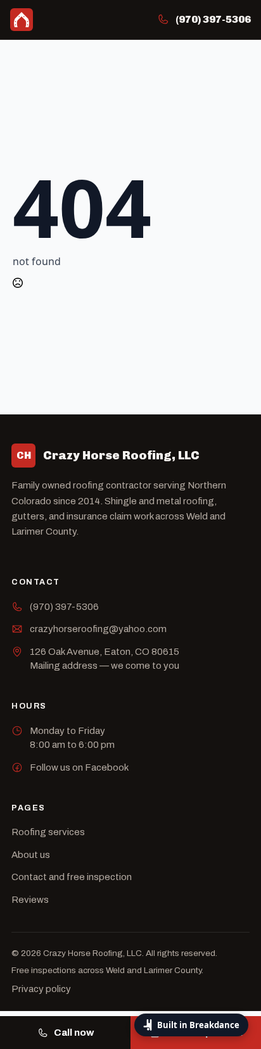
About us (30, 855)
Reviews (30, 900)
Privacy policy (41, 989)
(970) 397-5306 (64, 607)
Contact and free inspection (71, 877)
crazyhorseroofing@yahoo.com (98, 629)
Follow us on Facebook (79, 767)
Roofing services (48, 832)
